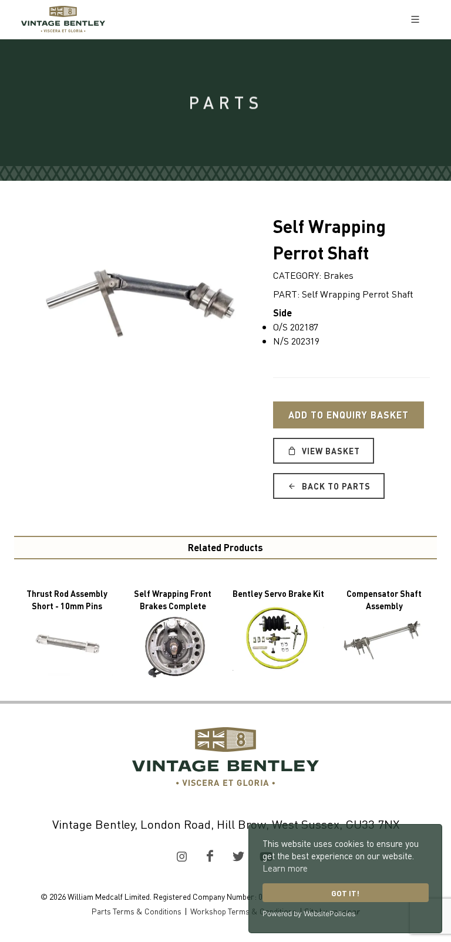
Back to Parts (335, 486)
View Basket (329, 450)
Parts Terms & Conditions (136, 911)
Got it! (345, 893)
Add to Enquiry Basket (348, 414)
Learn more (285, 868)
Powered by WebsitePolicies (308, 913)
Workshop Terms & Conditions (243, 911)
